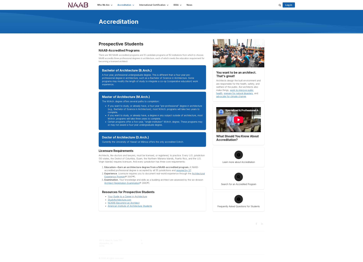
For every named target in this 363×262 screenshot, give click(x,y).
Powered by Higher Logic (252, 258)
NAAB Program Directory (236, 240)
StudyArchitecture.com (119, 199)
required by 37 (183, 170)
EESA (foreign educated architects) (199, 243)
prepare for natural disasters (238, 93)
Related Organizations (235, 246)
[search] (276, 5)
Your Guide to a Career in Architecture (127, 196)
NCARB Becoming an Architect (124, 202)
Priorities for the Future (236, 243)
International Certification (194, 246)
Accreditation (189, 240)
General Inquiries (191, 249)
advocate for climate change (231, 96)
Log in (288, 5)
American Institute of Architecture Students (130, 206)
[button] (105, 5)
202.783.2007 (149, 240)
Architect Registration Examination (122, 183)
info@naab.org (150, 243)
